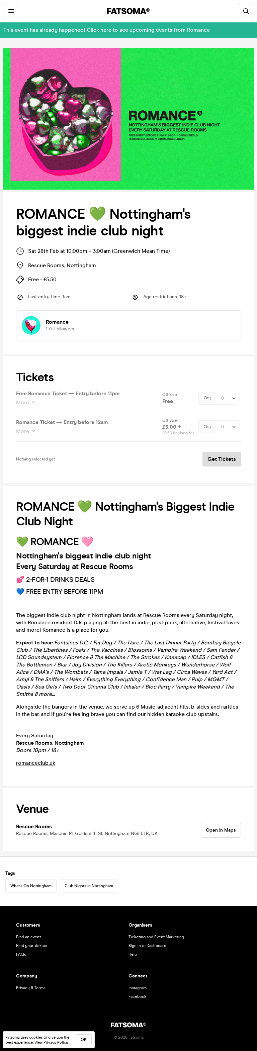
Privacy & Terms (31, 987)
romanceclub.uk (35, 763)
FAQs (21, 954)
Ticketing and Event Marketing (156, 937)
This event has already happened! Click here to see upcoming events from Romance (106, 30)
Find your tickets (31, 945)
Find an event (28, 937)
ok (84, 1039)
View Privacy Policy (51, 1042)
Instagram (137, 987)
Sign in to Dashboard (147, 945)
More (22, 402)
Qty (207, 398)
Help (132, 954)
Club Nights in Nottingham (89, 885)
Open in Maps (221, 830)
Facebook (137, 996)
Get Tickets (221, 459)
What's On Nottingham (31, 885)
